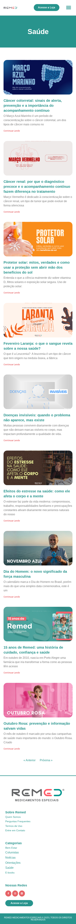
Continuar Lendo (12, 131)
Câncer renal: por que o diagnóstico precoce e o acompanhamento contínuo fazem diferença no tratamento (37, 186)
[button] (68, 8)
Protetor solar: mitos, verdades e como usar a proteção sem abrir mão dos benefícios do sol (37, 267)
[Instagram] (15, 893)
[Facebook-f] (8, 893)
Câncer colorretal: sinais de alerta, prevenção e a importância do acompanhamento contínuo (33, 105)
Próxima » (46, 760)
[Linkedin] (22, 893)
